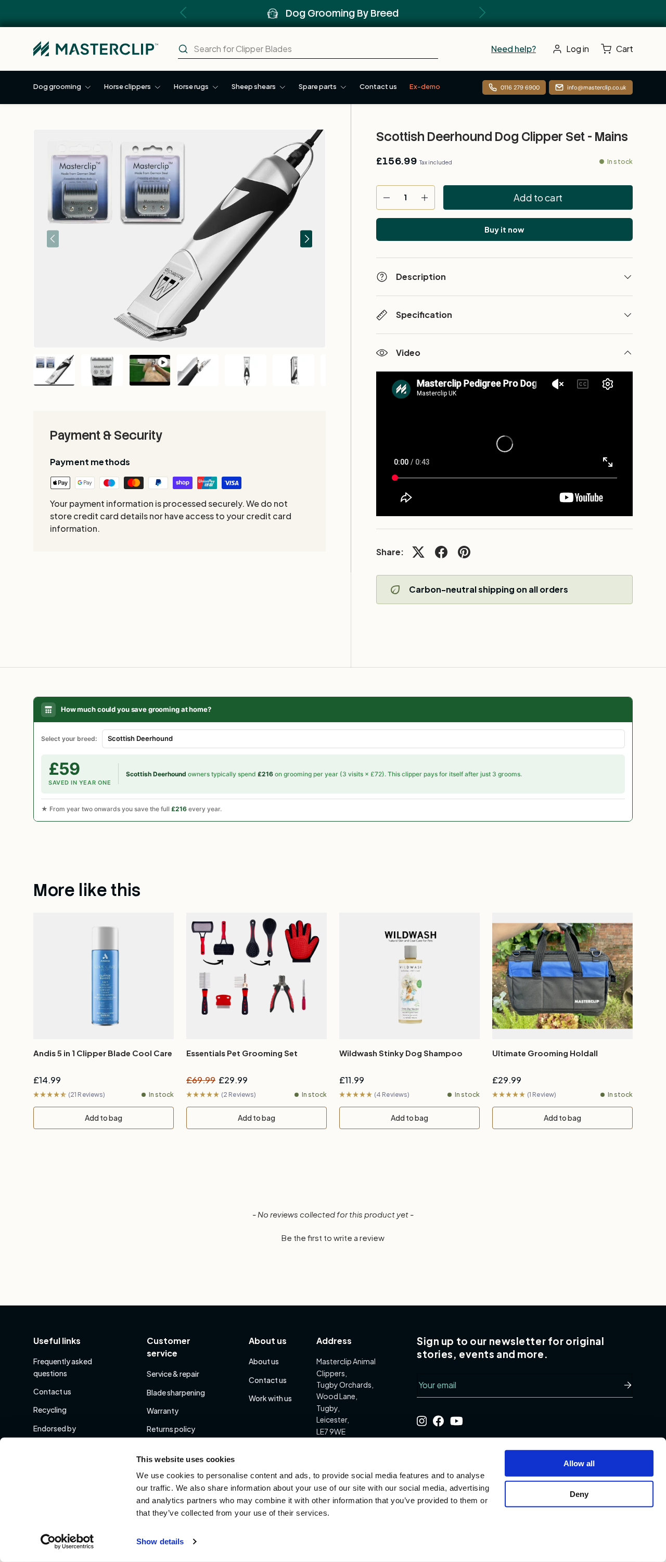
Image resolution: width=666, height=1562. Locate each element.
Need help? (513, 48)
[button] (619, 48)
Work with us (270, 1398)
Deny (579, 1493)
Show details (160, 1541)
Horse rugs (191, 86)
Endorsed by (54, 1428)
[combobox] (308, 49)
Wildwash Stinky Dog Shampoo (401, 1053)
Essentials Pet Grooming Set (242, 1053)
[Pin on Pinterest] (464, 552)
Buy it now (504, 229)
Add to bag (103, 1117)
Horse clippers (127, 86)
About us (264, 1361)
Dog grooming (57, 86)
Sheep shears (254, 86)
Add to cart (538, 197)
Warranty (162, 1410)
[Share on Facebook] (441, 552)
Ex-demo (424, 86)
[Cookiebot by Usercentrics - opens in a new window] (67, 1542)
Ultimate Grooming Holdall (545, 1053)
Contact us (378, 86)
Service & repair (173, 1373)
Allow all (579, 1463)
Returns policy (171, 1428)
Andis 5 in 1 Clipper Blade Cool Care (102, 1053)
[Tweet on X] (418, 552)
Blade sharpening (176, 1392)
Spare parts (318, 86)
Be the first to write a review (333, 1238)
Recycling (50, 1409)
